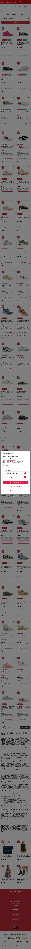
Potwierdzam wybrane (15, 486)
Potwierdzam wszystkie (15, 482)
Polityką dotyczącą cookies (9, 460)
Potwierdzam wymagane (15, 490)
